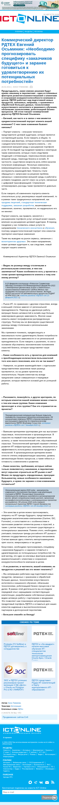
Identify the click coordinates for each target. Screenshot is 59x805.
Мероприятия (38, 750)
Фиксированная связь (11, 764)
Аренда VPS (7, 777)
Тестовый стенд (9, 754)
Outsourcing (7, 769)
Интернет (6, 762)
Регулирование (28, 769)
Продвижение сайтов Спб (15, 717)
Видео (40, 754)
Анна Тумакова (20, 87)
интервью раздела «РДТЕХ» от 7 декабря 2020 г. (28, 424)
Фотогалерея (50, 754)
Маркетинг (17, 767)
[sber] (29, 5)
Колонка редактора (19, 752)
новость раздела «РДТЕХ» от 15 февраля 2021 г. (27, 296)
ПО (52, 767)
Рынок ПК (7, 767)
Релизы (33, 754)
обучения (49, 228)
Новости (6, 750)
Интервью (26, 750)
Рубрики (19, 31)
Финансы (39, 769)
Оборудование (42, 767)
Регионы (38, 31)
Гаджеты (6, 771)
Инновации (49, 769)
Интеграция (16, 706)
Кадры (17, 769)
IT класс (6, 752)
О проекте (7, 737)
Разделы (28, 31)
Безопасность (39, 764)
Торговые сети (29, 767)
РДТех (20, 709)
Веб (48, 764)
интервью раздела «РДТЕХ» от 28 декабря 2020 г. (27, 506)
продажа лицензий (11, 202)
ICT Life (42, 752)
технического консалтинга (30, 228)
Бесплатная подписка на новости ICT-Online (24, 788)
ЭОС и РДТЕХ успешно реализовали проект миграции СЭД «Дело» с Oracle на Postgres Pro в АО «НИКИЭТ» (15, 685)
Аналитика (16, 750)
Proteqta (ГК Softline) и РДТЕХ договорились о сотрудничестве (15, 646)
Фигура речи (22, 754)
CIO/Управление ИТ (36, 762)
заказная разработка (23, 205)
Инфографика (8, 756)
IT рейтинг (33, 752)
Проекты (48, 750)
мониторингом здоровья (14, 241)
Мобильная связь (19, 762)
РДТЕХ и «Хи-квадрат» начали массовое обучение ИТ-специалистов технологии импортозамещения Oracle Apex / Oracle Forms (43, 652)
